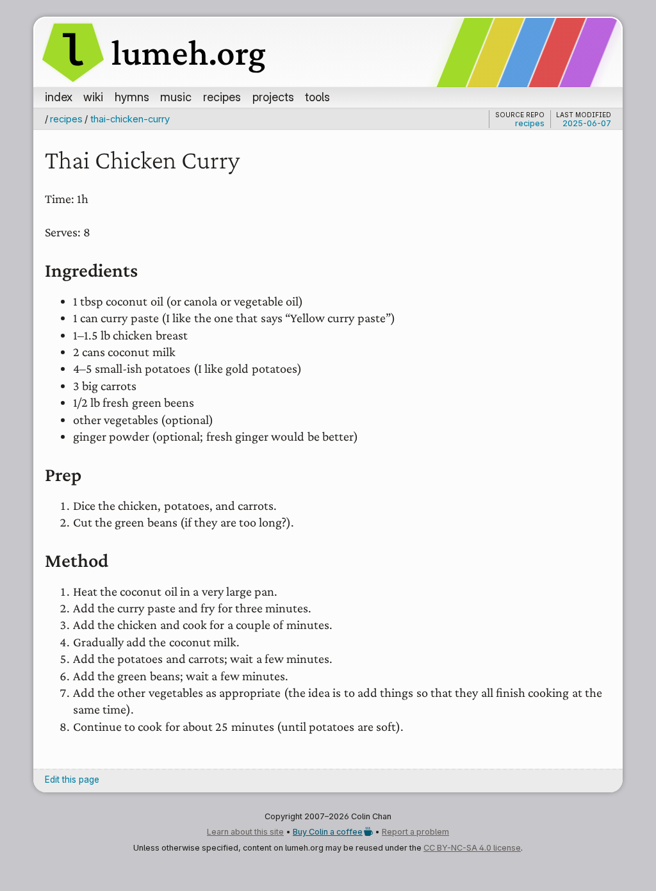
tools (317, 97)
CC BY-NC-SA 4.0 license (472, 848)
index (58, 97)
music (176, 97)
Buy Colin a (328, 832)
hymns (132, 97)
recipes (222, 97)
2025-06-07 (586, 123)
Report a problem (415, 832)
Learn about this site (245, 832)
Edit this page (72, 779)
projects (273, 97)
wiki (93, 97)
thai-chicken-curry (129, 119)
